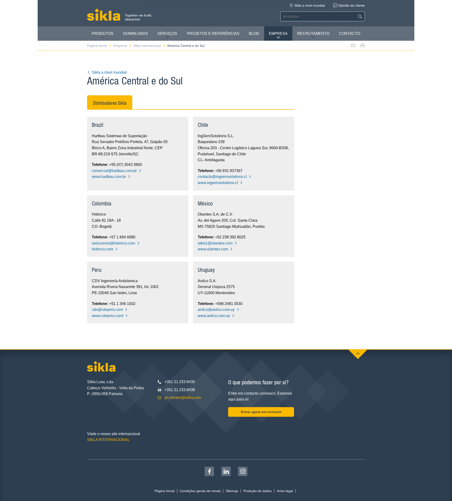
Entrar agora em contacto (261, 412)
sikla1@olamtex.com (215, 243)
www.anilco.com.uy (214, 316)
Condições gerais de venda (200, 491)
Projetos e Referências (213, 34)
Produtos (102, 34)
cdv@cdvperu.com (107, 310)
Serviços (167, 34)
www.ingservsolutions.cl (218, 183)
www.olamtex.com (213, 249)
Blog (254, 34)
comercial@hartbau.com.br (114, 171)
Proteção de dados (257, 491)
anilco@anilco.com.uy (216, 310)
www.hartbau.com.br (109, 177)
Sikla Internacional (147, 46)
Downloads (135, 34)
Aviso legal (285, 491)
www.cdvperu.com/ (107, 316)
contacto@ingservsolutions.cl (222, 177)
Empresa (278, 34)
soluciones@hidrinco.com (113, 243)
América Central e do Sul (185, 46)
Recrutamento (313, 34)
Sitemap (232, 491)
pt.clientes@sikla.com (183, 398)
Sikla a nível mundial (109, 72)
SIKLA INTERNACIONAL (108, 440)
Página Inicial (97, 46)
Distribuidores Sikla (109, 103)
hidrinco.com (102, 249)
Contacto (349, 34)
